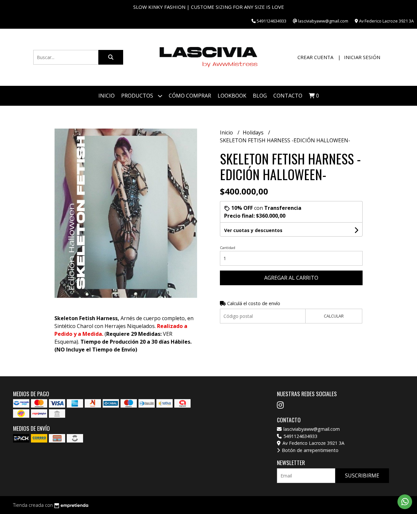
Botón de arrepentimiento (309, 450)
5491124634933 (299, 436)
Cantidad (227, 247)
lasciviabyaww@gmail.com (311, 429)
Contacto (287, 95)
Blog (260, 95)
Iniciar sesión (362, 57)
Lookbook (232, 95)
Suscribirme (362, 475)
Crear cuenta (315, 57)
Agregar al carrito (291, 277)
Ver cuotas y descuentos (253, 230)
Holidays (254, 132)
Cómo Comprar (190, 95)
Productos (137, 95)
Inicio (106, 95)
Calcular (334, 316)
